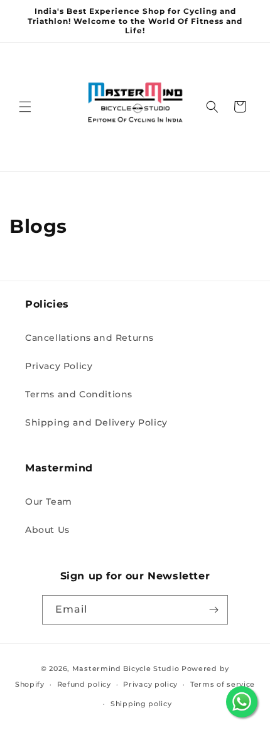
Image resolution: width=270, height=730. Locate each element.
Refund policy (84, 684)
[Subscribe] (213, 610)
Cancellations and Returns (89, 337)
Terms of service (222, 684)
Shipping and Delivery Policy (96, 422)
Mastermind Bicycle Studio (126, 668)
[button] (25, 107)
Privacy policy (150, 684)
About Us (47, 529)
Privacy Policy (58, 366)
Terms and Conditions (78, 394)
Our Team (48, 501)
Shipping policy (141, 703)
